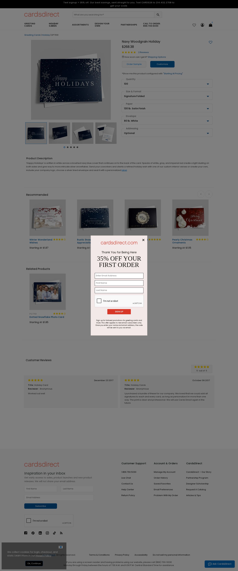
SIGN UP (119, 311)
